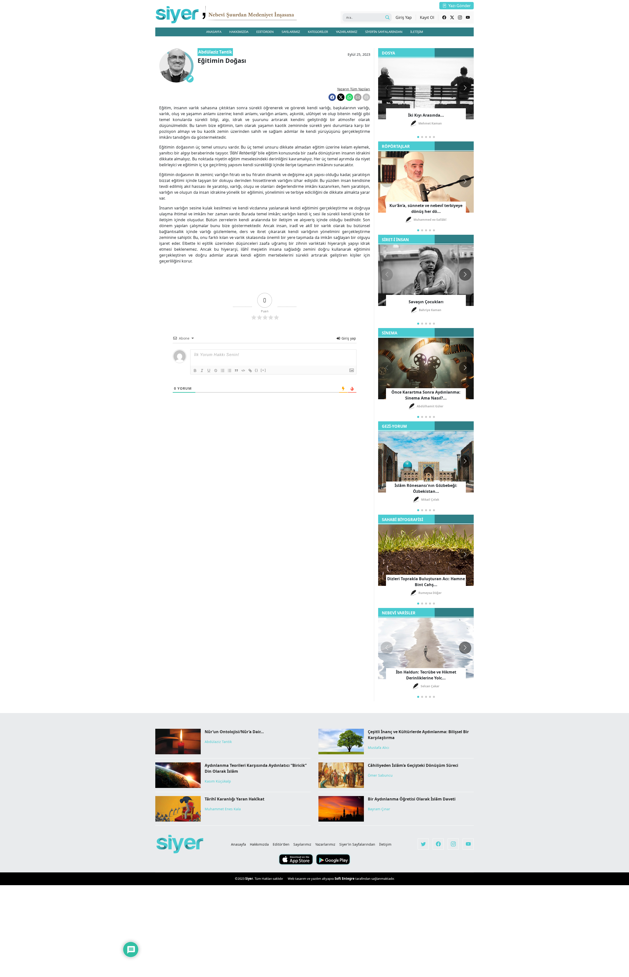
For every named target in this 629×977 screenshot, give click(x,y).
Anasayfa (238, 844)
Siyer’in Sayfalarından (357, 844)
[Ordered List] (222, 370)
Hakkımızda (259, 844)
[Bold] (195, 370)
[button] (465, 88)
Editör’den (281, 844)
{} (256, 370)
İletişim (385, 844)
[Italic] (202, 370)
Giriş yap (348, 338)
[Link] (250, 370)
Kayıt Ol (427, 17)
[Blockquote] (236, 370)
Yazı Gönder (459, 5)
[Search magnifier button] (387, 17)
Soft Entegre (345, 878)
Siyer (249, 878)
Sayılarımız (302, 844)
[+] (263, 370)
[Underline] (208, 370)
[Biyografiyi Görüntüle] (190, 79)
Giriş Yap (404, 17)
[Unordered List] (229, 370)
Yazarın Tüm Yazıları (353, 89)
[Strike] (215, 370)
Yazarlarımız (325, 844)
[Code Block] (243, 370)
